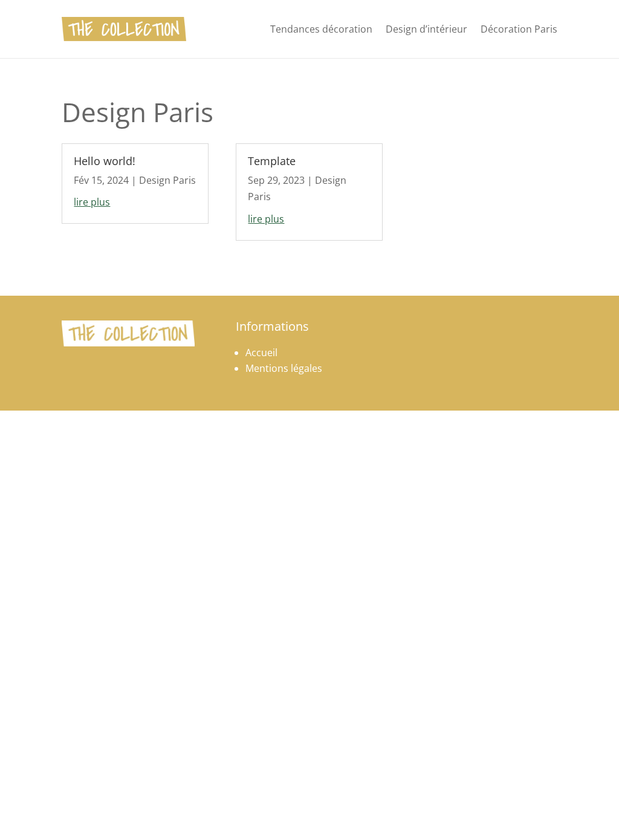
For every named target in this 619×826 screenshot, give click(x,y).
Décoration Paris (519, 29)
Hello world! (104, 161)
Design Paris (167, 180)
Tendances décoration (321, 29)
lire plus (92, 202)
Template (272, 161)
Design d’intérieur (426, 29)
